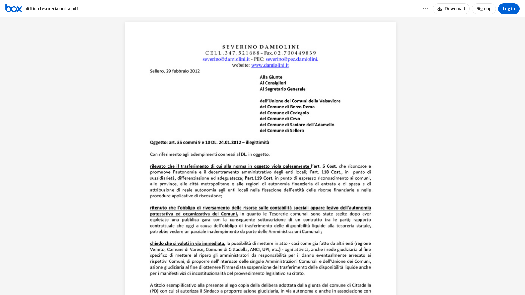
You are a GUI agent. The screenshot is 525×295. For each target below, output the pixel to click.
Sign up (484, 9)
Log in (509, 9)
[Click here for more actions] (425, 8)
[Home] (13, 9)
